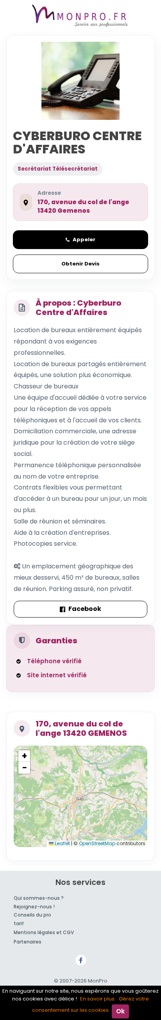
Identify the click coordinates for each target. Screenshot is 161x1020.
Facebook (84, 608)
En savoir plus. (98, 998)
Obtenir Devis (80, 263)
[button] (24, 756)
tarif (19, 923)
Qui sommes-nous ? (39, 898)
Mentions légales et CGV (44, 932)
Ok (120, 1011)
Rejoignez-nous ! (34, 906)
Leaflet (62, 843)
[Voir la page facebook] (80, 959)
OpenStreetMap (97, 843)
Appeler (84, 239)
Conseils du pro (32, 914)
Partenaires (27, 941)
